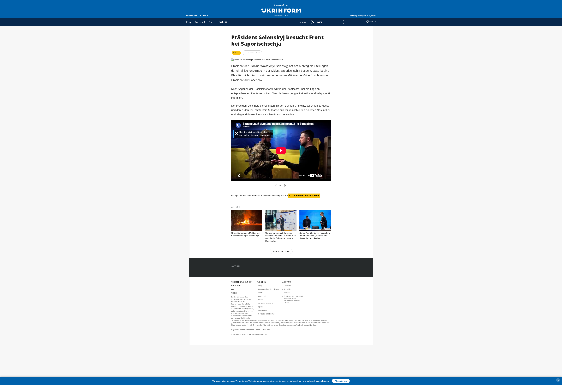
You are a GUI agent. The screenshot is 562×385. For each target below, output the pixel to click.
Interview (236, 286)
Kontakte (303, 22)
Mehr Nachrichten (281, 251)
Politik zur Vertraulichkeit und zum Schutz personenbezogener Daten (293, 299)
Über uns (287, 286)
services (287, 293)
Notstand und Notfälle (266, 314)
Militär (260, 300)
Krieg (189, 22)
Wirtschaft (200, 22)
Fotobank (204, 15)
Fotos (234, 289)
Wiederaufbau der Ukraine (268, 289)
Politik (260, 293)
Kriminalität (262, 310)
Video (234, 293)
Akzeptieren (341, 381)
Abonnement (192, 15)
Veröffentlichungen (241, 282)
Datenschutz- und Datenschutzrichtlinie (308, 381)
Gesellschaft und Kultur (267, 303)
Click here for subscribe (304, 195)
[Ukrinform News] (281, 10)
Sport (212, 22)
